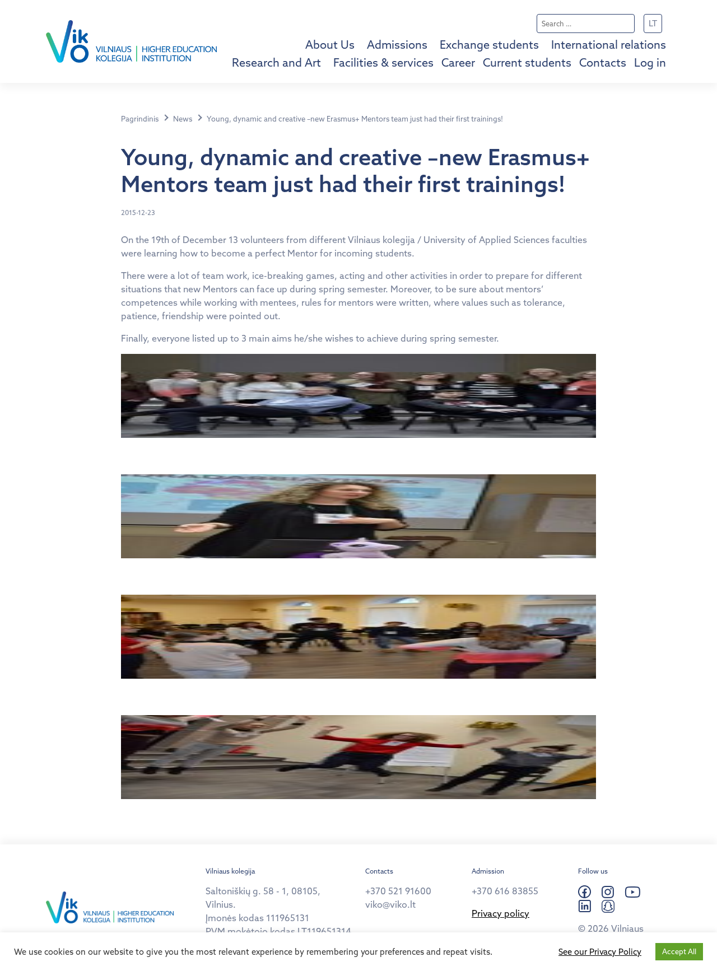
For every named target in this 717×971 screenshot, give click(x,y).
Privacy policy (500, 913)
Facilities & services (383, 62)
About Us (330, 45)
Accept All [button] (679, 951)
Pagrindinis (140, 118)
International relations (608, 45)
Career (458, 62)
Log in (650, 62)
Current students (527, 62)
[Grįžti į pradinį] (131, 41)
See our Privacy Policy (599, 952)
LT (653, 23)
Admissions (397, 45)
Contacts (602, 62)
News (182, 118)
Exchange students (489, 45)
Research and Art (276, 62)
